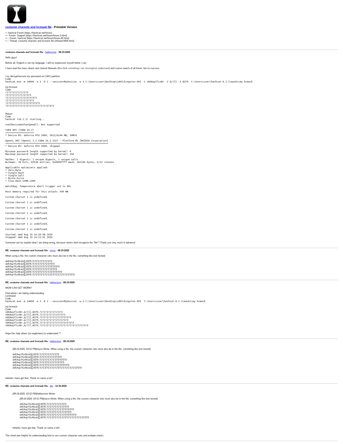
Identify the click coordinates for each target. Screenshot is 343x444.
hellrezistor (50, 52)
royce (53, 250)
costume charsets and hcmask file (28, 27)
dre (51, 386)
